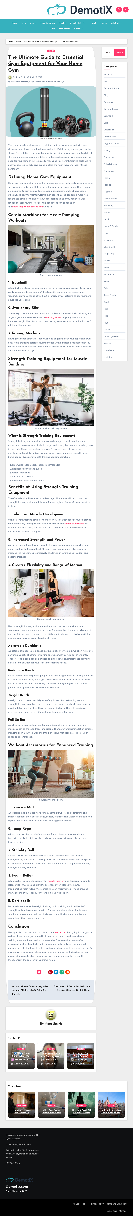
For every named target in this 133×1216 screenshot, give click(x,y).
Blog (106, 95)
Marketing (109, 254)
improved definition (74, 523)
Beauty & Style (77, 23)
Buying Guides (111, 109)
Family (107, 178)
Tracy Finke (50, 1059)
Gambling (108, 205)
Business (108, 102)
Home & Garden (111, 226)
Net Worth (64, 29)
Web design (109, 350)
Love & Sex (109, 247)
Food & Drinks (47, 23)
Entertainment (111, 164)
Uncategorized (111, 336)
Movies (103, 23)
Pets (106, 288)
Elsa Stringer (81, 1059)
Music (106, 267)
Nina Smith (21, 77)
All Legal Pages (80, 1204)
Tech (23, 23)
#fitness (24, 82)
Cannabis (108, 116)
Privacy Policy (97, 1204)
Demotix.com (17, 1187)
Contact (78, 29)
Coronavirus (110, 136)
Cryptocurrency (111, 143)
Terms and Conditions (116, 1204)
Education (109, 157)
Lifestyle (108, 240)
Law (106, 233)
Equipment (109, 171)
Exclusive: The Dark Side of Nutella (80, 1056)
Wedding (108, 357)
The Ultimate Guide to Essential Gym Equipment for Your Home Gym (45, 64)
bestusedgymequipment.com (27, 206)
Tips (106, 316)
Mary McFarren (22, 1059)
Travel (92, 23)
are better (60, 932)
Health (62, 23)
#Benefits (15, 82)
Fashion (107, 185)
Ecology (107, 150)
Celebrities (116, 23)
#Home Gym (59, 82)
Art (105, 81)
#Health (49, 82)
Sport (106, 302)
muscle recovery (56, 881)
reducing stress (53, 317)
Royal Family (110, 295)
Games (33, 23)
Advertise (112, 1211)
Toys (106, 323)
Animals (108, 74)
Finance (108, 192)
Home (14, 23)
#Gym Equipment (37, 82)
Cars (53, 29)
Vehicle (107, 343)
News (106, 281)
